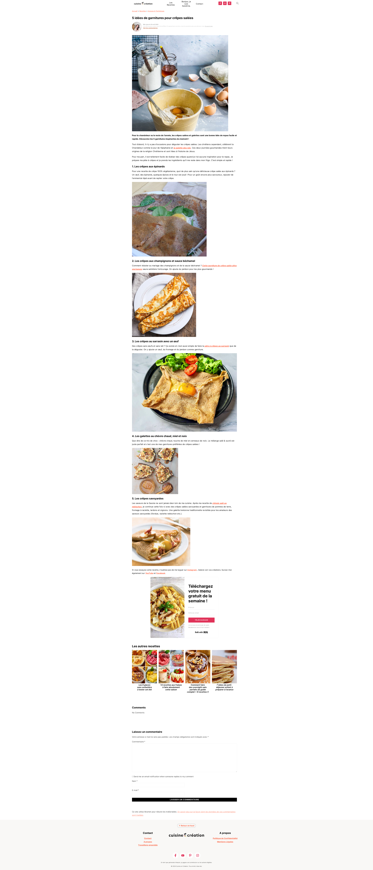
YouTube (149, 573)
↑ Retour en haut (186, 826)
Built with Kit (201, 632)
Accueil (134, 11)
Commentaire (138, 742)
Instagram (192, 570)
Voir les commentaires (150, 28)
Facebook (160, 573)
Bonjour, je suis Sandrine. (186, 4)
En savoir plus (209, 26)
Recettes (142, 11)
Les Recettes (171, 4)
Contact (199, 4)
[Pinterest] (190, 855)
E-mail (135, 790)
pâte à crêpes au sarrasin (217, 346)
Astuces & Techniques (156, 11)
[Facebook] (175, 855)
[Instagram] (197, 855)
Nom (135, 781)
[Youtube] (183, 855)
